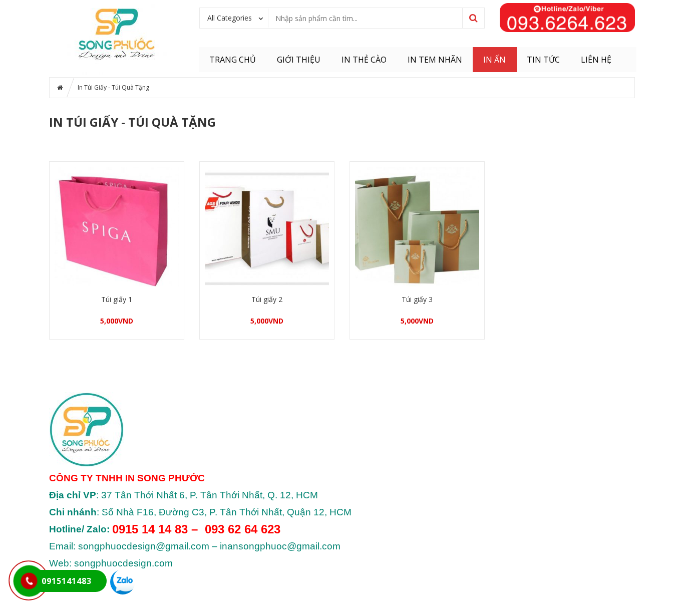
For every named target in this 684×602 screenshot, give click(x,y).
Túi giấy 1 (116, 299)
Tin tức (543, 59)
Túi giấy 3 (417, 299)
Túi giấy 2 (266, 299)
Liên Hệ (596, 59)
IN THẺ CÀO (364, 59)
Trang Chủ (232, 59)
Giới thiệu (298, 59)
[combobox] (234, 17)
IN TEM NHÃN (435, 59)
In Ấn (494, 59)
